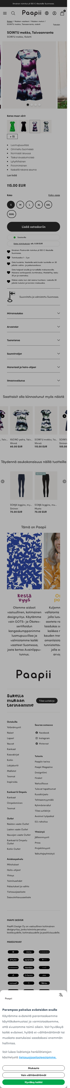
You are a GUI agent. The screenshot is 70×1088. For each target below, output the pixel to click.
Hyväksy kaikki (34, 1082)
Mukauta (33, 1068)
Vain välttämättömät (33, 1075)
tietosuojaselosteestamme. (37, 1057)
